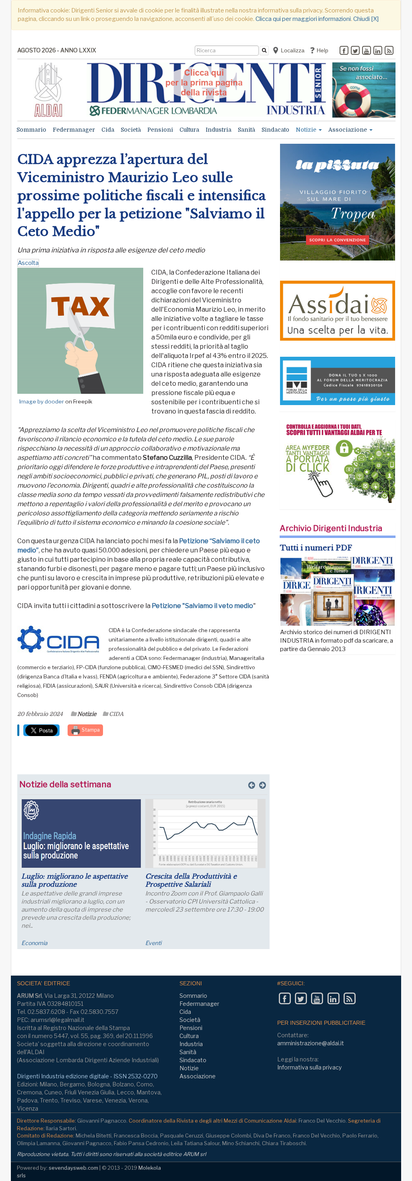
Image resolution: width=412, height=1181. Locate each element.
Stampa (90, 730)
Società (131, 129)
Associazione (348, 129)
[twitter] (355, 51)
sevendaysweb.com (73, 1167)
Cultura (189, 129)
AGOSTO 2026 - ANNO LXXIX (56, 50)
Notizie (307, 129)
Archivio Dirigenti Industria (331, 528)
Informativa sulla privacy (309, 1067)
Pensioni (160, 129)
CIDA (116, 714)
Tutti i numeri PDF (316, 548)
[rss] (389, 51)
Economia (34, 942)
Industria (218, 129)
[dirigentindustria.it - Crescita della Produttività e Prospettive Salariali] (205, 833)
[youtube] (366, 51)
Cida (107, 129)
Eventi (153, 942)
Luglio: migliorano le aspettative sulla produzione (74, 880)
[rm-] (364, 90)
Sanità (246, 129)
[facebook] (344, 51)
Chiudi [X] (366, 19)
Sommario (31, 129)
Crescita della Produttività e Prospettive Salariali (191, 880)
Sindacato (275, 129)
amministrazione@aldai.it (310, 1043)
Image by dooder (41, 401)
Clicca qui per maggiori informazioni (303, 19)
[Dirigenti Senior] (207, 89)
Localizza (292, 50)
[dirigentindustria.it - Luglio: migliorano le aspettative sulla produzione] (81, 833)
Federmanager (74, 129)
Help (321, 50)
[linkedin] (377, 51)
